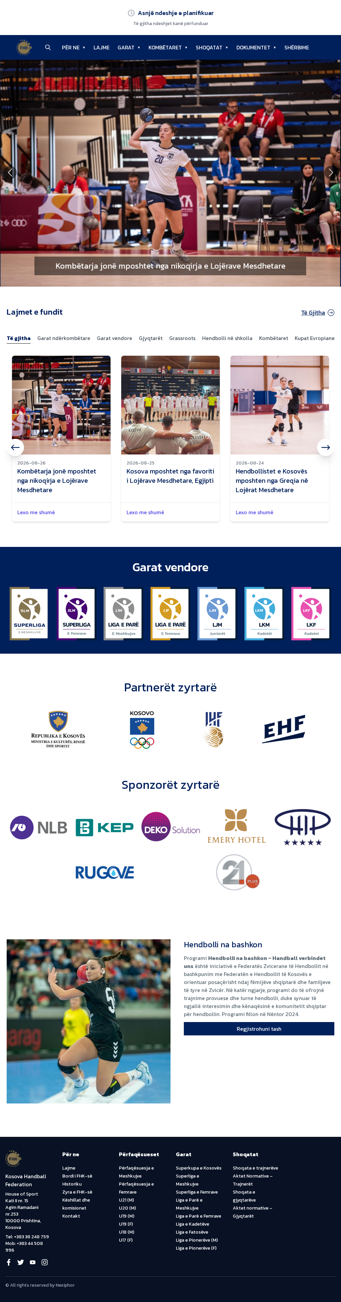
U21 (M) (126, 1200)
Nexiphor (65, 1285)
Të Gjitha (313, 312)
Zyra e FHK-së (77, 1192)
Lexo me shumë (36, 512)
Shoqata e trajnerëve (255, 1168)
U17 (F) (126, 1240)
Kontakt (71, 1216)
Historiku (72, 1184)
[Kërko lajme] (48, 47)
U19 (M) (126, 1216)
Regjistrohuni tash (259, 1029)
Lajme (68, 1168)
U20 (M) (127, 1208)
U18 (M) (126, 1232)
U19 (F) (126, 1224)
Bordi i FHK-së (77, 1176)
